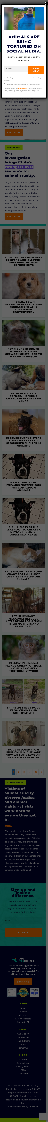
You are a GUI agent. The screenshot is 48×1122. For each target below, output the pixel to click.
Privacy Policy (22, 88)
